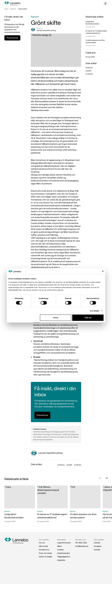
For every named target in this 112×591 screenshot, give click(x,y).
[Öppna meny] (105, 3)
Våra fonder (43, 546)
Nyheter (13, 9)
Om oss (42, 543)
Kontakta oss (44, 550)
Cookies (60, 550)
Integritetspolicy (63, 553)
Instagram (98, 546)
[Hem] (13, 3)
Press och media (45, 553)
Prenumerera (12, 38)
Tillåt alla (87, 318)
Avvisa (55, 318)
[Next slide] (106, 478)
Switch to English (45, 557)
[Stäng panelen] (103, 271)
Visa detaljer (94, 311)
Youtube (97, 550)
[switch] (44, 303)
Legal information (64, 543)
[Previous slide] (100, 478)
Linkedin (97, 543)
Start (6, 9)
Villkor (59, 546)
